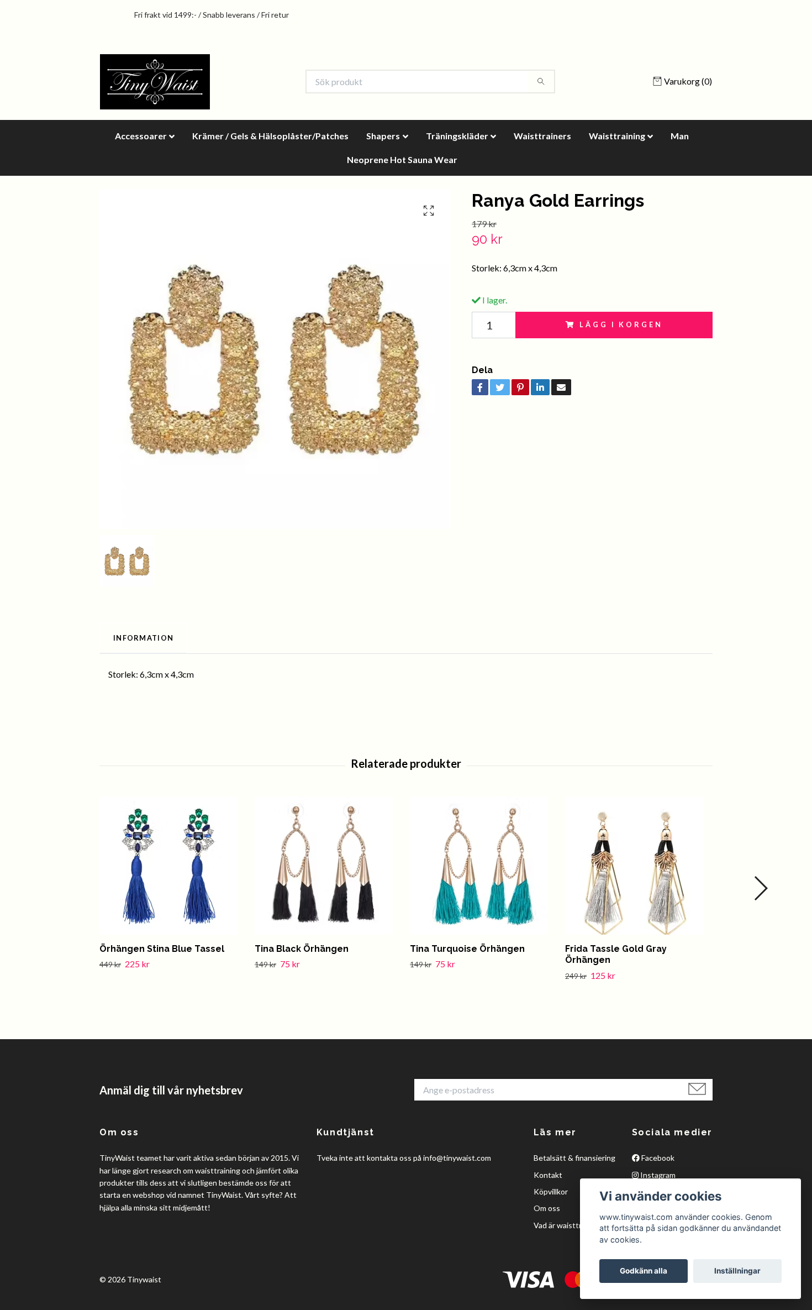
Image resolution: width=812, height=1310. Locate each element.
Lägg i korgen (620, 324)
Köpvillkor (551, 1191)
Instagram (657, 1175)
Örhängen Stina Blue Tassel (161, 949)
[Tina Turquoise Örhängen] (483, 866)
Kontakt (548, 1175)
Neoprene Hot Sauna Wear (402, 159)
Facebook (657, 1157)
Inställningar (737, 1270)
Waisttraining (617, 135)
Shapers (383, 135)
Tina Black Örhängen (302, 949)
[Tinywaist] (155, 81)
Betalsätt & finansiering (574, 1157)
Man (680, 135)
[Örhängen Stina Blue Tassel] (172, 866)
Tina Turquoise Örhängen (467, 949)
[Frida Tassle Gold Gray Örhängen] (638, 866)
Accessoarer (141, 135)
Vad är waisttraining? (569, 1225)
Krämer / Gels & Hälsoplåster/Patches (270, 135)
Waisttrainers (542, 135)
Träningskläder (457, 135)
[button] (760, 888)
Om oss (547, 1208)
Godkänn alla (643, 1270)
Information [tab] (143, 637)
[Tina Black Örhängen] (328, 866)
